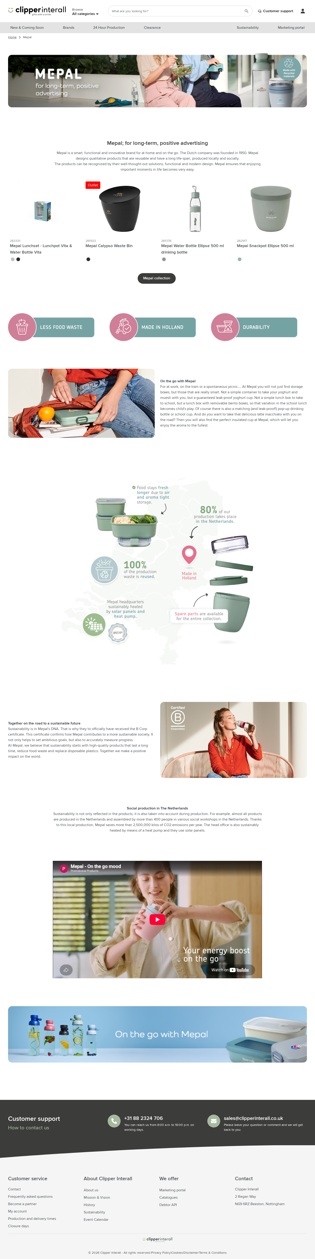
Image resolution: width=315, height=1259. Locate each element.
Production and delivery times (32, 1219)
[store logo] (157, 1239)
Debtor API (168, 1205)
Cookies (177, 1252)
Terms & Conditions (213, 1252)
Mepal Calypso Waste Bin (109, 246)
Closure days (18, 1226)
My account (17, 1211)
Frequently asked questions (30, 1196)
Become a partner (22, 1204)
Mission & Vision (97, 1197)
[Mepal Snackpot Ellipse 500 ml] (271, 208)
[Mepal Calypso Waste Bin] (119, 208)
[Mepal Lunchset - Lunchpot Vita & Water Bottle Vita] (44, 208)
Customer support (277, 11)
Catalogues (168, 1197)
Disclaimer (191, 1252)
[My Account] (302, 11)
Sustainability (94, 1212)
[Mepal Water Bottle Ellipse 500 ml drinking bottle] (195, 208)
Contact (14, 1189)
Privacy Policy (161, 1252)
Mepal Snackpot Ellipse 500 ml (265, 246)
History (89, 1205)
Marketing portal (172, 1190)
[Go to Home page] (37, 11)
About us (91, 1190)
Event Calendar (96, 1219)
